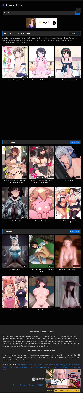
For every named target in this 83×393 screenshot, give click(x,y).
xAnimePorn (67, 367)
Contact (32, 385)
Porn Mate (76, 365)
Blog (14, 385)
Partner (22, 385)
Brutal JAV (17, 367)
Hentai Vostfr (46, 367)
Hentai (56, 365)
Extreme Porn (7, 367)
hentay (62, 365)
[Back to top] (76, 387)
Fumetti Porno (48, 365)
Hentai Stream (21, 365)
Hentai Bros (13, 5)
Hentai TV (37, 367)
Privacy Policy (65, 385)
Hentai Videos (27, 367)
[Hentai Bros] (41, 379)
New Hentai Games (35, 365)
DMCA (40, 385)
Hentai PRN (57, 367)
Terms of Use (51, 385)
